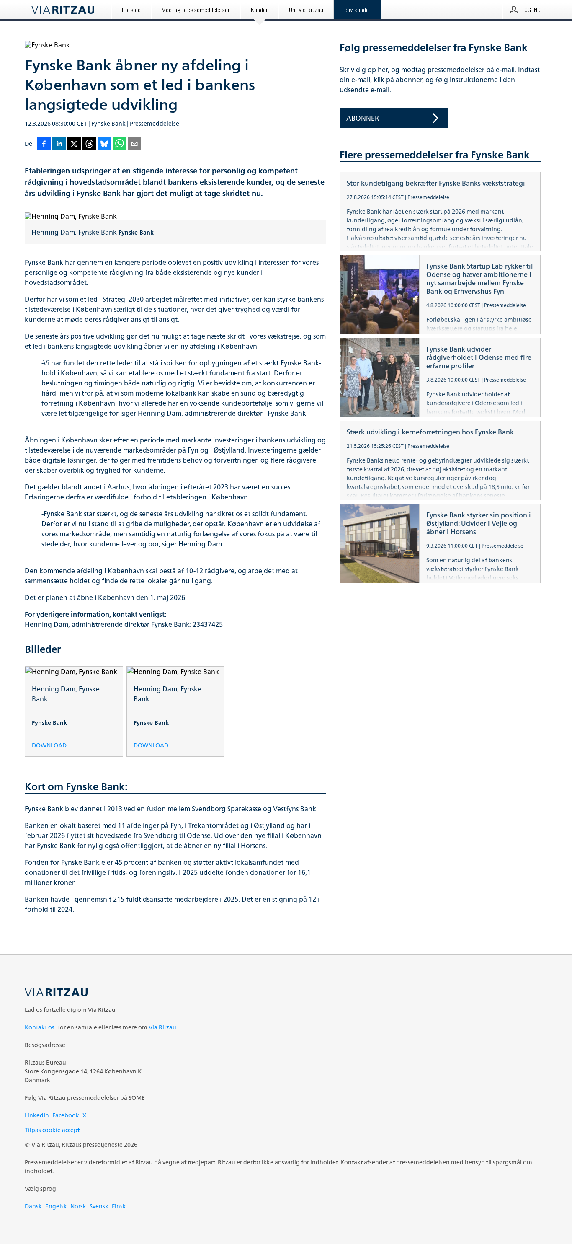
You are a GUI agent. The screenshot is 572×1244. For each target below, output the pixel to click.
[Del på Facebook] (44, 144)
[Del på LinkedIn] (59, 144)
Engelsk (56, 1206)
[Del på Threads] (89, 144)
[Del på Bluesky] (104, 144)
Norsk (78, 1206)
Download (49, 745)
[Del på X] (74, 144)
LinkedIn (37, 1115)
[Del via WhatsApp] (119, 144)
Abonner (362, 118)
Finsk (119, 1206)
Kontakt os (39, 1027)
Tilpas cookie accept (52, 1130)
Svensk (99, 1206)
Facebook (65, 1115)
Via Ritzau (162, 1027)
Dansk (33, 1206)
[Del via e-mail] (134, 144)
